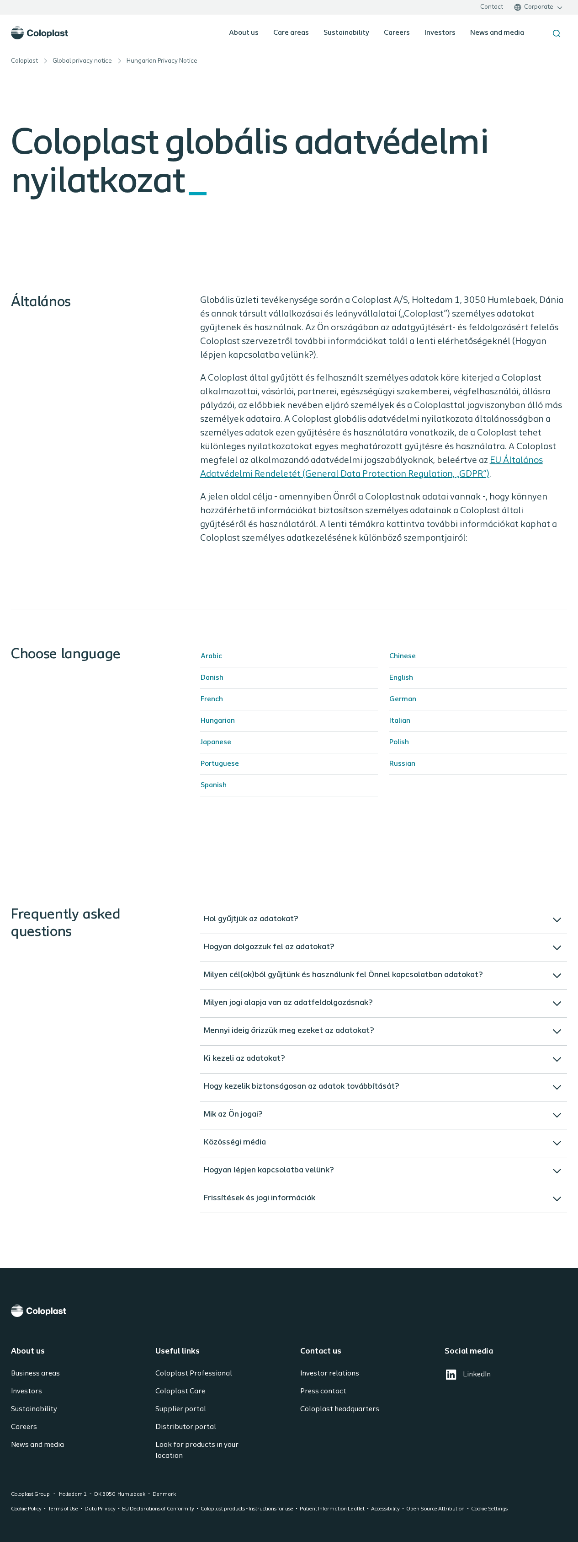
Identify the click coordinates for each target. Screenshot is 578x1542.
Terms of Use (63, 1509)
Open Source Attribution (435, 1509)
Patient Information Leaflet (332, 1509)
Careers (397, 33)
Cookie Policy (26, 1509)
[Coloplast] (289, 1311)
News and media (497, 33)
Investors (440, 33)
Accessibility (385, 1509)
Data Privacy (100, 1509)
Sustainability (346, 33)
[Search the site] (556, 33)
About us (244, 33)
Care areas (291, 33)
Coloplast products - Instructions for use (247, 1509)
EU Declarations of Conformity (158, 1509)
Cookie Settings (489, 1509)
